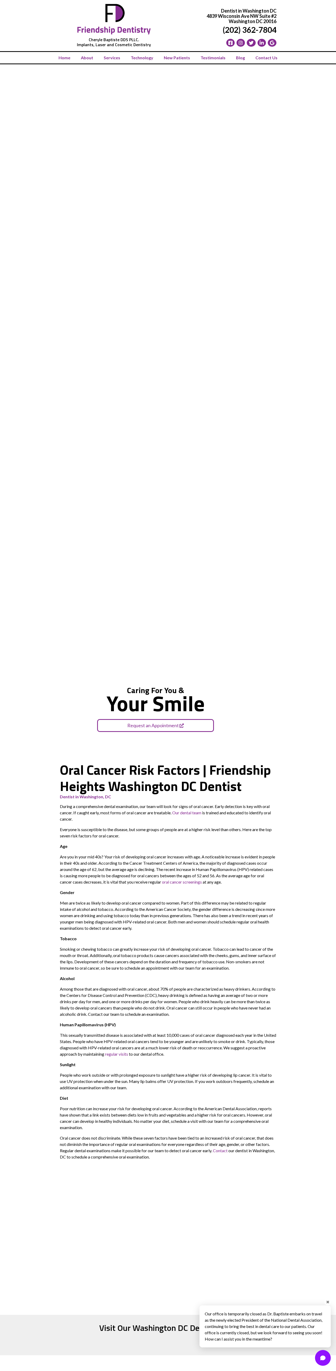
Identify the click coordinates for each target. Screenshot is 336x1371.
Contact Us (266, 57)
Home (64, 57)
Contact (220, 1150)
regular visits (116, 1053)
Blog (240, 57)
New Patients (177, 57)
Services (112, 57)
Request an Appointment (153, 725)
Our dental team (186, 812)
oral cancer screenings (182, 881)
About (87, 57)
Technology (142, 57)
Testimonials (213, 57)
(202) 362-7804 (249, 29)
